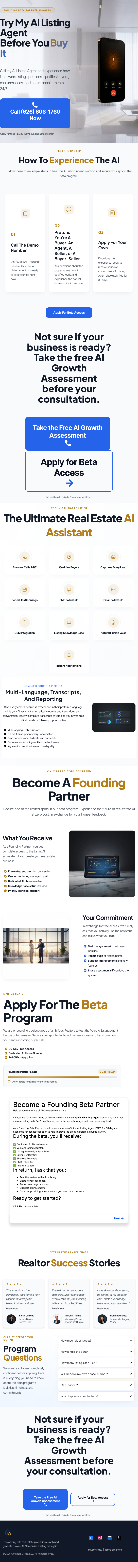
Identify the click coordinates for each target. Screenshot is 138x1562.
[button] (119, 1218)
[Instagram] (100, 1537)
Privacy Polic (94, 1549)
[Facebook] (90, 1537)
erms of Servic (113, 1549)
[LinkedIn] (109, 1537)
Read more (12, 1308)
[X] (119, 1537)
